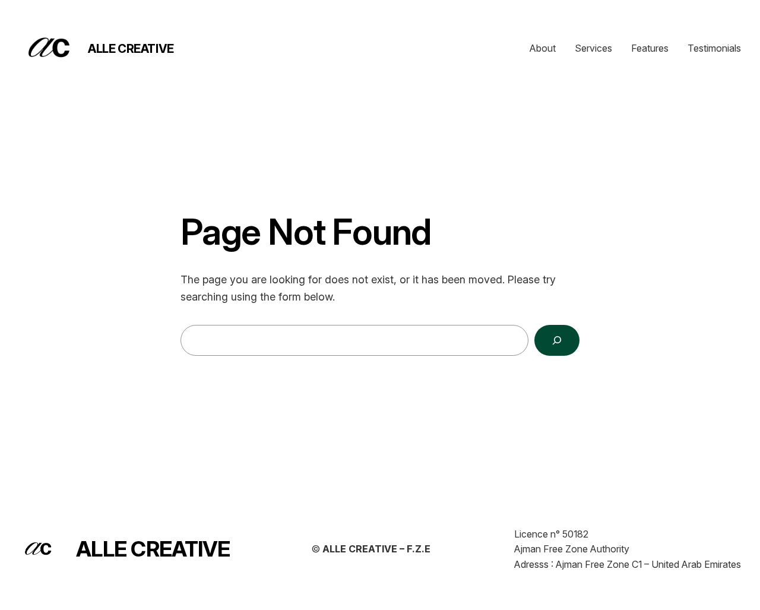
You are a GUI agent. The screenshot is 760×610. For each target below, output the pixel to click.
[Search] (557, 340)
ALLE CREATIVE (131, 49)
